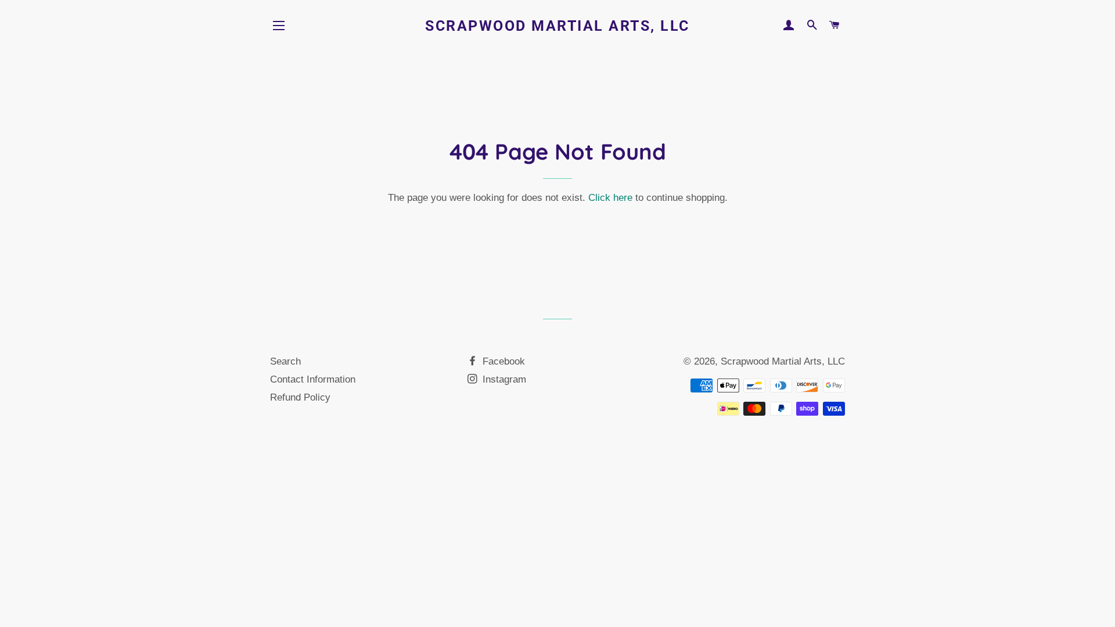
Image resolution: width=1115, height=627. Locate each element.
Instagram (503, 379)
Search (285, 361)
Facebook (502, 361)
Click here (610, 197)
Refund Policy (300, 397)
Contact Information (312, 379)
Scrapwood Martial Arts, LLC (557, 25)
